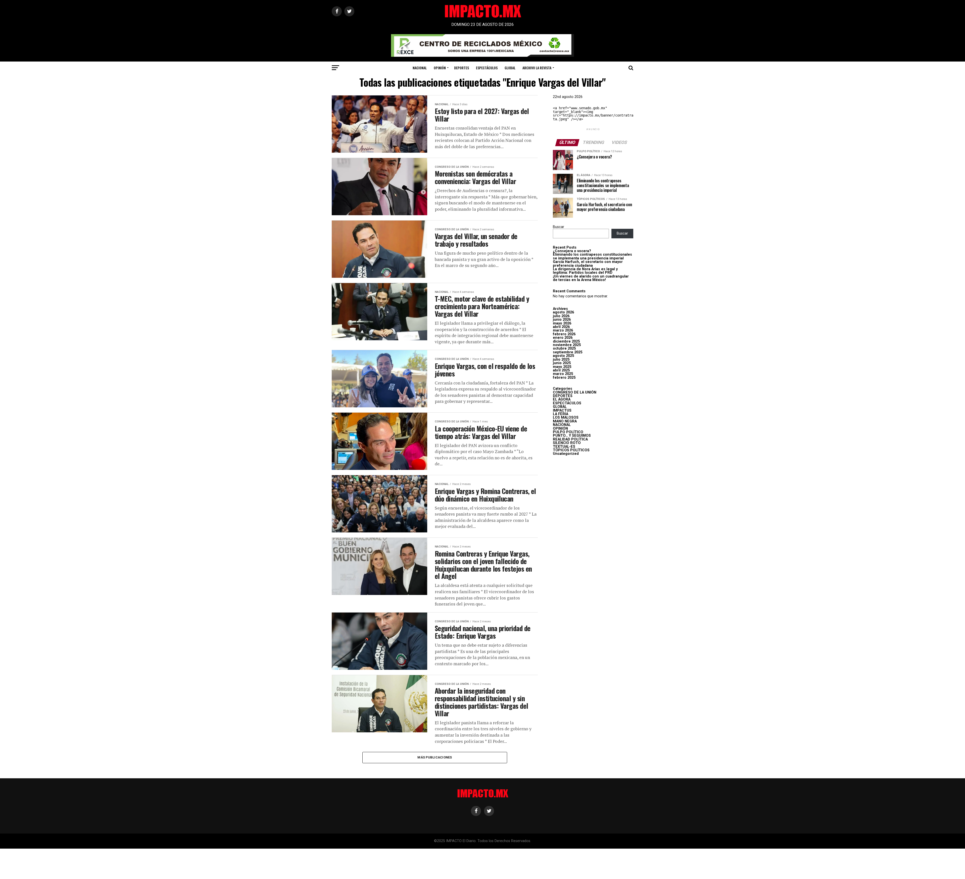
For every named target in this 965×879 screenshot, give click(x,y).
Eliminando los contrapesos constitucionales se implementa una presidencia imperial (592, 256)
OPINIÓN (440, 67)
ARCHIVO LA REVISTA (536, 67)
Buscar (558, 227)
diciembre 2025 (566, 341)
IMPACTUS (562, 410)
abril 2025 (561, 370)
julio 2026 (561, 316)
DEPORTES (461, 67)
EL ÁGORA (561, 399)
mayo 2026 (562, 323)
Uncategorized (566, 454)
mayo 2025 (562, 367)
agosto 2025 (563, 356)
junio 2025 (562, 363)
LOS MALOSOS (565, 417)
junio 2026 (562, 319)
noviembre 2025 (567, 345)
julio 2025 (561, 359)
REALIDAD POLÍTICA (570, 439)
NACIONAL (420, 67)
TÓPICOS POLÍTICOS (571, 450)
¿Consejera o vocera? (572, 251)
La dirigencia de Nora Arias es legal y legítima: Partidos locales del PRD (585, 271)
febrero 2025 (564, 377)
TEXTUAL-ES (564, 447)
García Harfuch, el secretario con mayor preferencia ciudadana (588, 263)
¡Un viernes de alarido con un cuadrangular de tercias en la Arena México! (591, 278)
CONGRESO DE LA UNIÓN (574, 392)
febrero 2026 (564, 334)
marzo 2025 (563, 374)
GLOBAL (510, 67)
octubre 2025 (564, 348)
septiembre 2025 (567, 352)
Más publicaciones (434, 757)
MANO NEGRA (565, 421)
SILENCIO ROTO (567, 443)
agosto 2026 (563, 312)
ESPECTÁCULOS (487, 67)
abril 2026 (561, 327)
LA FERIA (560, 414)
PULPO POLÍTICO (568, 432)
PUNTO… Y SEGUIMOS (572, 435)
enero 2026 (562, 338)
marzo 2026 (563, 330)
